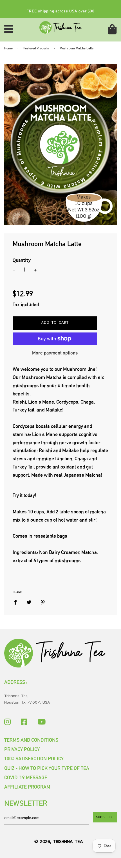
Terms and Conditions (31, 740)
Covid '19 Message (25, 777)
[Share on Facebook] (17, 602)
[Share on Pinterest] (43, 602)
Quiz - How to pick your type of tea (46, 768)
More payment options (55, 353)
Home (8, 48)
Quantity (22, 260)
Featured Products (36, 48)
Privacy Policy (22, 749)
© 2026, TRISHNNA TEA (58, 841)
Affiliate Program (27, 787)
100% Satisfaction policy (34, 758)
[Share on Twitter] (29, 602)
